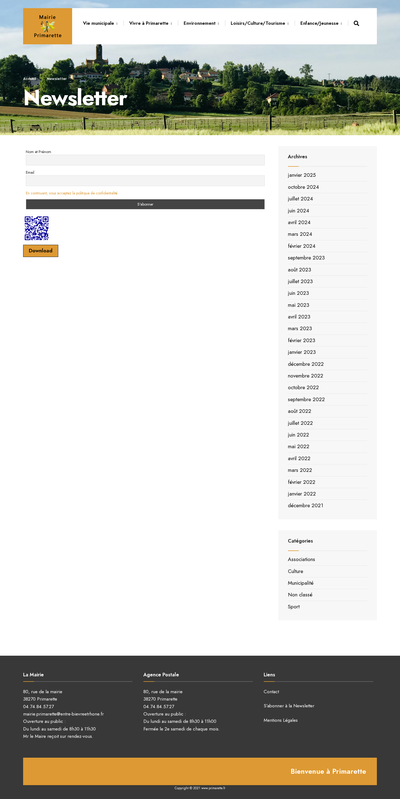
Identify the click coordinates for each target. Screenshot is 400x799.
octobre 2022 (303, 387)
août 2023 (299, 269)
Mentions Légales (281, 720)
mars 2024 (300, 234)
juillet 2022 (300, 423)
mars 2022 (300, 470)
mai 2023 (298, 305)
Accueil (29, 78)
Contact (271, 691)
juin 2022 (298, 434)
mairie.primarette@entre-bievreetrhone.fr (63, 714)
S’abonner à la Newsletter (289, 705)
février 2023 (301, 340)
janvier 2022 (302, 493)
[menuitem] (103, 22)
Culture (295, 571)
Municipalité (300, 583)
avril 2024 (299, 222)
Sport (294, 606)
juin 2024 (298, 210)
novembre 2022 (305, 375)
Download (41, 250)
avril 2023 (299, 316)
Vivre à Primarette (148, 23)
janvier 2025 (302, 175)
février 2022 (301, 482)
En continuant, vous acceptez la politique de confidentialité (72, 193)
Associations (301, 559)
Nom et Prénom (38, 151)
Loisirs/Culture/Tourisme (258, 23)
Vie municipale (98, 23)
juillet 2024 (300, 198)
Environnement (200, 23)
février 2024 (301, 246)
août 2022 (299, 411)
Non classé (300, 594)
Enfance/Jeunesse (319, 23)
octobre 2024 (303, 187)
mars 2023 (300, 328)
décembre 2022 (306, 364)
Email (30, 172)
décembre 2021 (305, 505)
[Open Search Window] (357, 23)
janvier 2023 (302, 352)
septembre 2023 (306, 257)
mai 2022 (298, 446)
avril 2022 (299, 458)
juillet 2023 (300, 281)
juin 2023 (298, 293)
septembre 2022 (306, 399)
